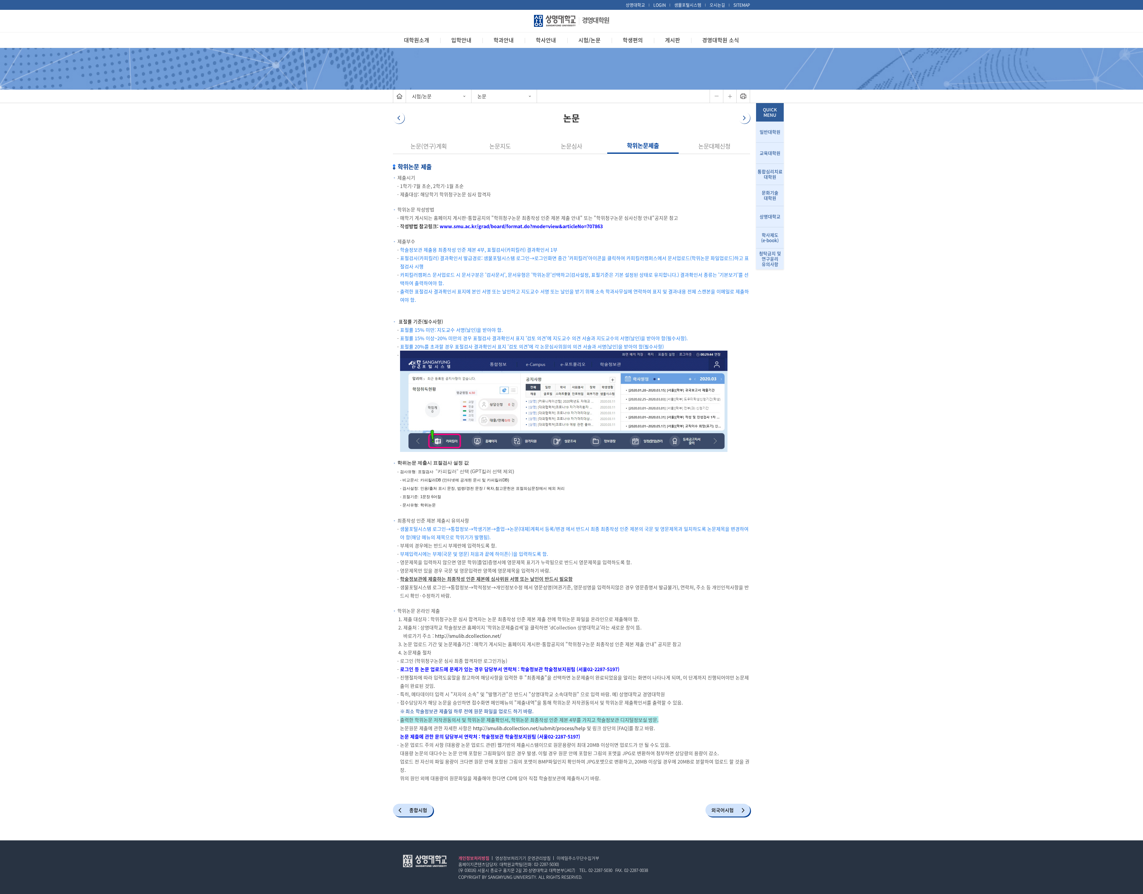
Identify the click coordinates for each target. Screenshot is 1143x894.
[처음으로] (399, 96)
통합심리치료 (770, 174)
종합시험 (418, 810)
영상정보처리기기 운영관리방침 (523, 858)
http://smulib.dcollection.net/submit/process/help (529, 728)
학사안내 (546, 40)
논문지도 (500, 146)
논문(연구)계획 (428, 146)
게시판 (672, 40)
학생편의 (633, 40)
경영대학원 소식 (720, 40)
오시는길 (717, 5)
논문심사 (571, 146)
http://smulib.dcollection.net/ (468, 635)
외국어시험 (722, 810)
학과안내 (504, 40)
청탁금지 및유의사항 (770, 259)
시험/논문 (589, 40)
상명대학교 (635, 5)
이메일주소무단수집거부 (578, 858)
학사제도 (770, 237)
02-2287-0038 (636, 870)
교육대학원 (770, 153)
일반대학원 (770, 132)
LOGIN (659, 5)
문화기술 (770, 195)
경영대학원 (595, 20)
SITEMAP (741, 5)
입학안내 (461, 40)
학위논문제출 (643, 145)
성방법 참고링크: (422, 226)
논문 (481, 96)
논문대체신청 (714, 146)
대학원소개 (416, 40)
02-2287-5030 (546, 864)
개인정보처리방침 (473, 858)
